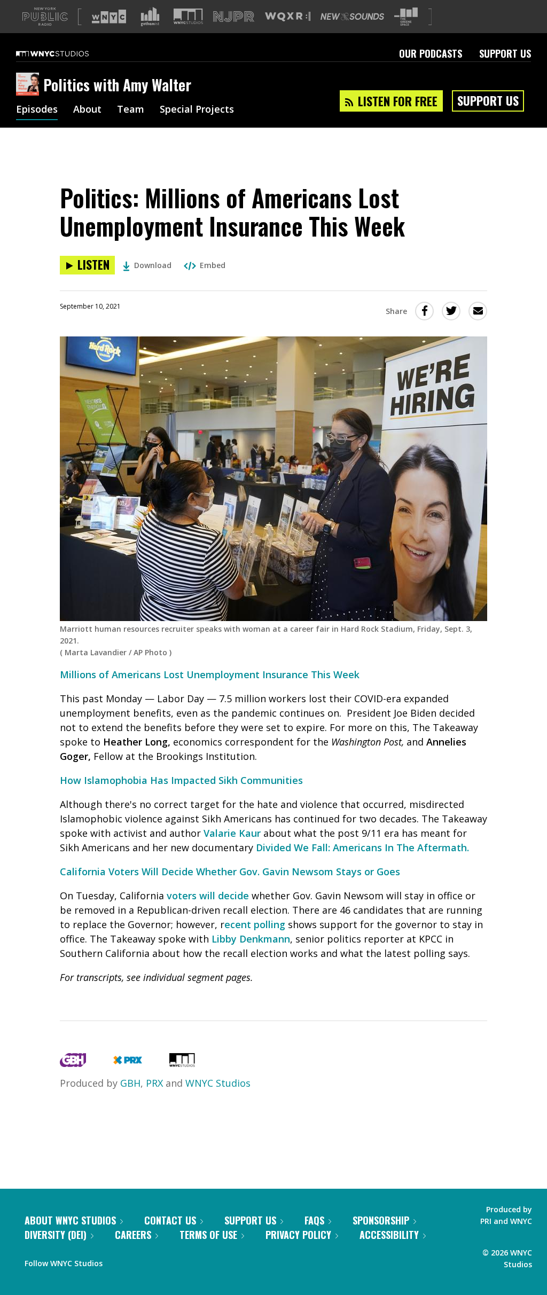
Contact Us (170, 1220)
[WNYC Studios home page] (65, 53)
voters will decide (208, 895)
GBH (130, 1083)
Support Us (505, 53)
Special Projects (197, 110)
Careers (133, 1235)
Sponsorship (381, 1220)
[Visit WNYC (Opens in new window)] (109, 16)
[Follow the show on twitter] (139, 1260)
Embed (212, 265)
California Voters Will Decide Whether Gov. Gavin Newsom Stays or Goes (230, 871)
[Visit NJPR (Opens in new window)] (233, 16)
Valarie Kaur (232, 833)
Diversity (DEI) (56, 1235)
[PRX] (127, 1063)
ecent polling (254, 924)
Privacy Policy (298, 1235)
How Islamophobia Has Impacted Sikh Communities (181, 780)
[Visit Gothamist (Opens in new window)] (150, 16)
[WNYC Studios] (182, 1063)
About (87, 110)
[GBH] (73, 1063)
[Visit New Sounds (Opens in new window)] (352, 16)
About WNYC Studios (70, 1220)
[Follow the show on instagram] (159, 1260)
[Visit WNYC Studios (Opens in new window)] (188, 16)
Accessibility (389, 1235)
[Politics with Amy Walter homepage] (29, 85)
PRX (154, 1083)
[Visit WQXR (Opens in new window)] (287, 17)
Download (152, 265)
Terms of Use (208, 1235)
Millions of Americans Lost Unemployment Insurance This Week (210, 674)
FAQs (314, 1220)
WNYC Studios (218, 1083)
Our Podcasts (430, 53)
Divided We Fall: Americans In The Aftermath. (362, 847)
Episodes (37, 110)
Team (130, 110)
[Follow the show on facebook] (118, 1260)
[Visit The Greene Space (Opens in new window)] (406, 16)
